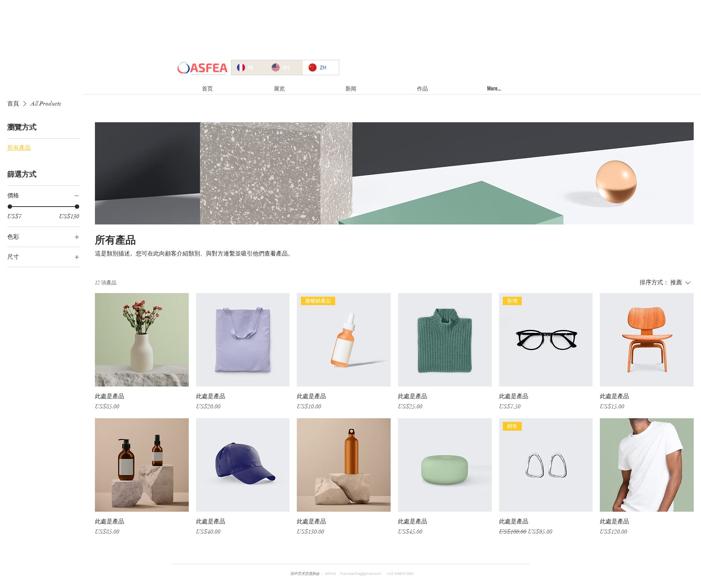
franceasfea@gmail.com (360, 574)
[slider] (9, 206)
